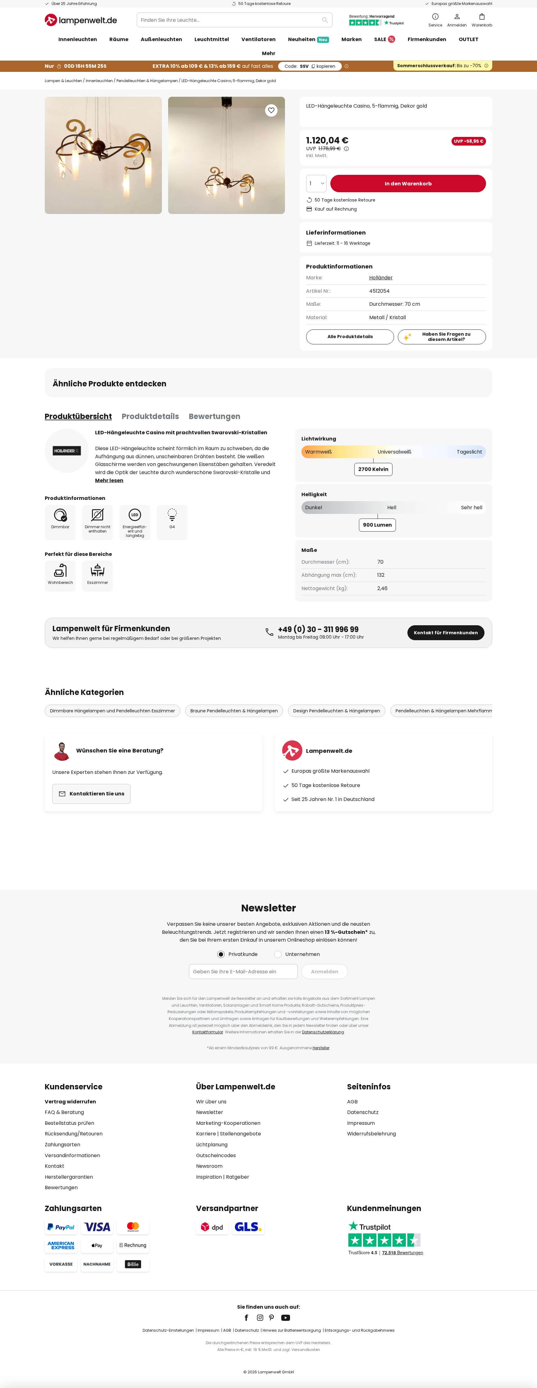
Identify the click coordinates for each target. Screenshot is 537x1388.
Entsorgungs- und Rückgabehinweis (360, 1330)
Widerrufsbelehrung (371, 1133)
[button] (271, 110)
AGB (352, 1101)
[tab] (78, 416)
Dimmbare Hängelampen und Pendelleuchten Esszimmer (112, 711)
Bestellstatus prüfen (69, 1123)
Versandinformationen (72, 1155)
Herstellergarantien (69, 1177)
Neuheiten (307, 39)
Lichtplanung (211, 1144)
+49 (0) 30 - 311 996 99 (318, 629)
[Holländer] (67, 451)
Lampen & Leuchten (63, 80)
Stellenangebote (240, 1133)
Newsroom (209, 1166)
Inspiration (209, 1177)
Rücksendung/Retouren (74, 1133)
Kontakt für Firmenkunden (446, 633)
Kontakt (54, 1166)
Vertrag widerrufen (70, 1101)
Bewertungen (215, 416)
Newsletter (209, 1112)
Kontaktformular (207, 1032)
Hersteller (321, 1047)
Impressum (361, 1123)
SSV (310, 66)
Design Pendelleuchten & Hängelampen (336, 711)
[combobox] (234, 20)
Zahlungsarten (62, 1144)
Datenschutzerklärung (323, 1032)
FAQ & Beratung (64, 1112)
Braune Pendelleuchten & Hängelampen (234, 711)
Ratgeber (237, 1177)
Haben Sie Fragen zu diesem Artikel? (446, 336)
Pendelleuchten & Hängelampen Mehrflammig (446, 711)
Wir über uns (211, 1101)
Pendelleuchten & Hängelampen (147, 80)
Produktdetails (150, 416)
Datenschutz (363, 1112)
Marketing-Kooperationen (228, 1123)
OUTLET (469, 39)
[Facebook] (250, 1318)
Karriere (206, 1133)
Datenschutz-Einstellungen (168, 1330)
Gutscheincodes (216, 1155)
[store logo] (81, 20)
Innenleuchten (99, 80)
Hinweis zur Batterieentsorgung (292, 1330)
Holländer (381, 277)
